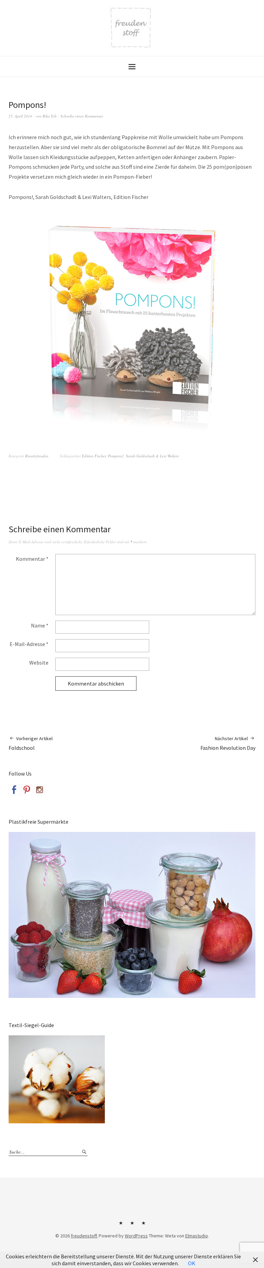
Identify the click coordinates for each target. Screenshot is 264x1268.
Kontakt (121, 1225)
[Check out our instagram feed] (39, 789)
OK (191, 1263)
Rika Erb (50, 116)
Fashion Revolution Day (227, 743)
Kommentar (32, 558)
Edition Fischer (94, 455)
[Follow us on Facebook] (14, 789)
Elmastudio (196, 1236)
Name (39, 625)
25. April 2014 (20, 116)
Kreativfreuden (36, 455)
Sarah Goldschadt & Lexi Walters (152, 455)
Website (38, 662)
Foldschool (31, 743)
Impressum (132, 1225)
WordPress (136, 1236)
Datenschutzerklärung (143, 1225)
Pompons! (116, 455)
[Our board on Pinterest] (26, 789)
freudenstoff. (84, 1236)
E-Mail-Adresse (29, 644)
